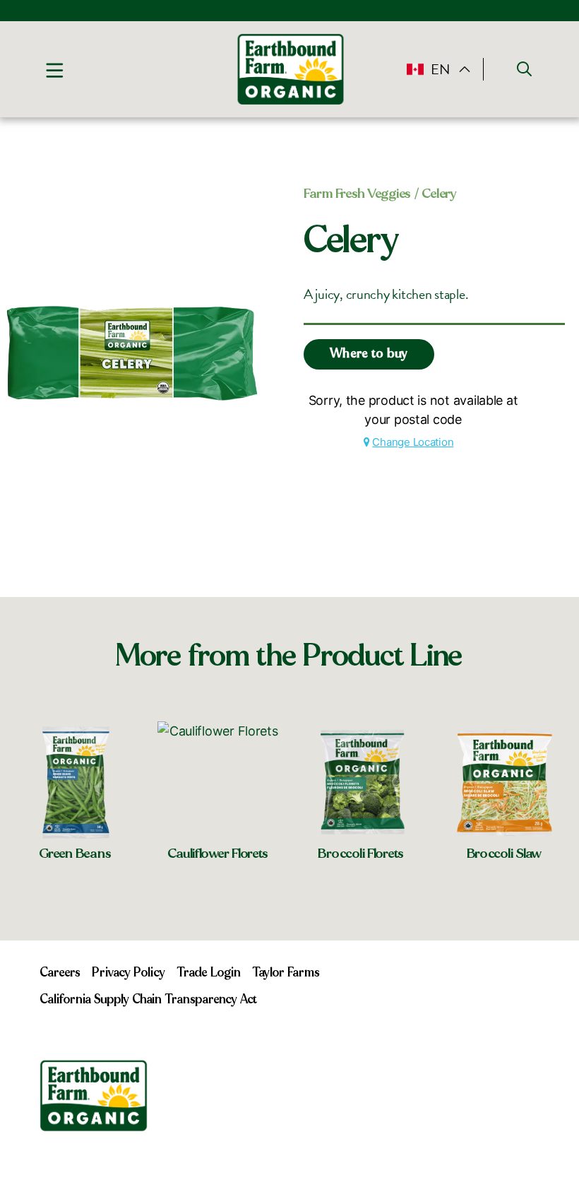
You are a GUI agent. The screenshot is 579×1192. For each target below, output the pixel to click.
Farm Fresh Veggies (357, 194)
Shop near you (75, 890)
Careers (60, 973)
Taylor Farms (286, 973)
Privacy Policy (128, 973)
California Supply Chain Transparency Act (148, 999)
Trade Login (209, 973)
